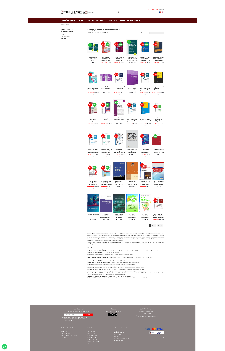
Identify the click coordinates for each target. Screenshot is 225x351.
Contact (63, 337)
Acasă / (63, 25)
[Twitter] (112, 314)
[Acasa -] (73, 12)
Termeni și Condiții (66, 333)
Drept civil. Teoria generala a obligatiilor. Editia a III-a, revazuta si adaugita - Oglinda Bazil (158, 119)
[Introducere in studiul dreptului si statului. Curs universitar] (145, 171)
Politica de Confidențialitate (69, 335)
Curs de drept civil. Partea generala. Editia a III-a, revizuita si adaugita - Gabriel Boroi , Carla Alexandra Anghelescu (132, 88)
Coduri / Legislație (66, 36)
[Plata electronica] (93, 203)
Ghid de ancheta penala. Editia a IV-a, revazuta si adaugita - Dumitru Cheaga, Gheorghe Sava (158, 58)
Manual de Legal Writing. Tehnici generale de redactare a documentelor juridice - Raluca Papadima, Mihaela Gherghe (132, 151)
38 (159, 225)
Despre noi (64, 331)
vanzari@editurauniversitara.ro (148, 316)
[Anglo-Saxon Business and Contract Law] (119, 171)
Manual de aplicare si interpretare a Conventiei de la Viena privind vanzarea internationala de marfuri (132, 183)
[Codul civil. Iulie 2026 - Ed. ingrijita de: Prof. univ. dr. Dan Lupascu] (106, 171)
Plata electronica (93, 214)
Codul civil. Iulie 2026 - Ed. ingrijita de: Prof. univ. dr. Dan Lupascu (106, 183)
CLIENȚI (90, 328)
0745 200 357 (147, 314)
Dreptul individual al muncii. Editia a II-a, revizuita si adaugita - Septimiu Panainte (106, 216)
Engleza (163, 12)
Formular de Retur (92, 339)
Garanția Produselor (93, 341)
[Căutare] (118, 12)
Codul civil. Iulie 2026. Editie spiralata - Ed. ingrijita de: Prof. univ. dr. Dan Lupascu (145, 58)
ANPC (89, 343)
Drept (63, 34)
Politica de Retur (92, 337)
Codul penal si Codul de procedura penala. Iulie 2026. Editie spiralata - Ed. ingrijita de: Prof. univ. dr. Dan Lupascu (119, 58)
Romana (160, 12)
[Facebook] (109, 314)
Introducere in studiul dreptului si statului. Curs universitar (145, 183)
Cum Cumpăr (91, 331)
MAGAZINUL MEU (67, 328)
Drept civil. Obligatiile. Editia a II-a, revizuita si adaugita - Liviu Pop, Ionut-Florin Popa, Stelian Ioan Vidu (145, 119)
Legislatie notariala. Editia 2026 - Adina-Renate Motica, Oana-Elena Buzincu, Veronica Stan (119, 119)
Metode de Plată (92, 335)
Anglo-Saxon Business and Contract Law (119, 183)
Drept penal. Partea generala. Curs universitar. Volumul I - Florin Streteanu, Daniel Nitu (158, 216)
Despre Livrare (91, 333)
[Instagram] (115, 314)
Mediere (63, 38)
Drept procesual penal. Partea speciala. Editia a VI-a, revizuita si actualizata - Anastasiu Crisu (158, 151)
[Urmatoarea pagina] (161, 225)
